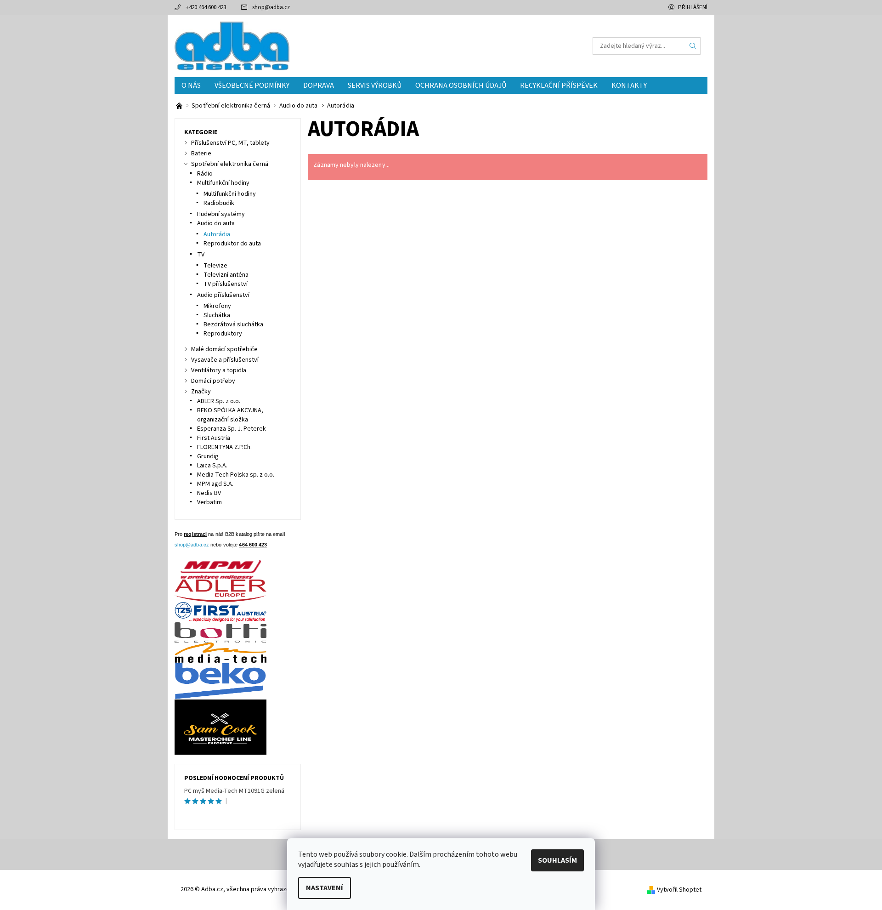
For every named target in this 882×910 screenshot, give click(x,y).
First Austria (213, 438)
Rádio (205, 173)
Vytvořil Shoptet (679, 889)
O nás (191, 85)
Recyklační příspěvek (559, 85)
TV (200, 254)
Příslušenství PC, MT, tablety (230, 143)
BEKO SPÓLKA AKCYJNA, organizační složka (230, 415)
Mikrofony (217, 306)
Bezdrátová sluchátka (233, 324)
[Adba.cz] (232, 45)
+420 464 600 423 (206, 7)
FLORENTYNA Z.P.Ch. (224, 447)
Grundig (208, 456)
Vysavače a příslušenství (225, 359)
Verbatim (209, 502)
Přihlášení (692, 7)
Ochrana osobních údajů (460, 85)
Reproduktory (223, 333)
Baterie (201, 153)
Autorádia (217, 234)
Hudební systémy (221, 214)
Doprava (318, 85)
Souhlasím (557, 860)
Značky (201, 391)
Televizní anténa (226, 274)
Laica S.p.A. (212, 465)
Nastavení (324, 888)
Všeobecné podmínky (252, 85)
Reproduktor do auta (232, 243)
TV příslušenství (226, 284)
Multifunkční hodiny (223, 183)
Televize (215, 265)
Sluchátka (217, 315)
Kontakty (629, 85)
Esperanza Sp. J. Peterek (231, 428)
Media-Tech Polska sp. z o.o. (235, 474)
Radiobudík (219, 203)
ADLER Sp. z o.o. (218, 401)
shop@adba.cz (271, 7)
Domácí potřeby (213, 381)
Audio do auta (216, 223)
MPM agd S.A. (215, 484)
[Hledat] (693, 46)
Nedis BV (209, 493)
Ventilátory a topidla (218, 370)
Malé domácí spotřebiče (224, 349)
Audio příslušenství (223, 295)
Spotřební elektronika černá (229, 164)
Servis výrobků (374, 85)
